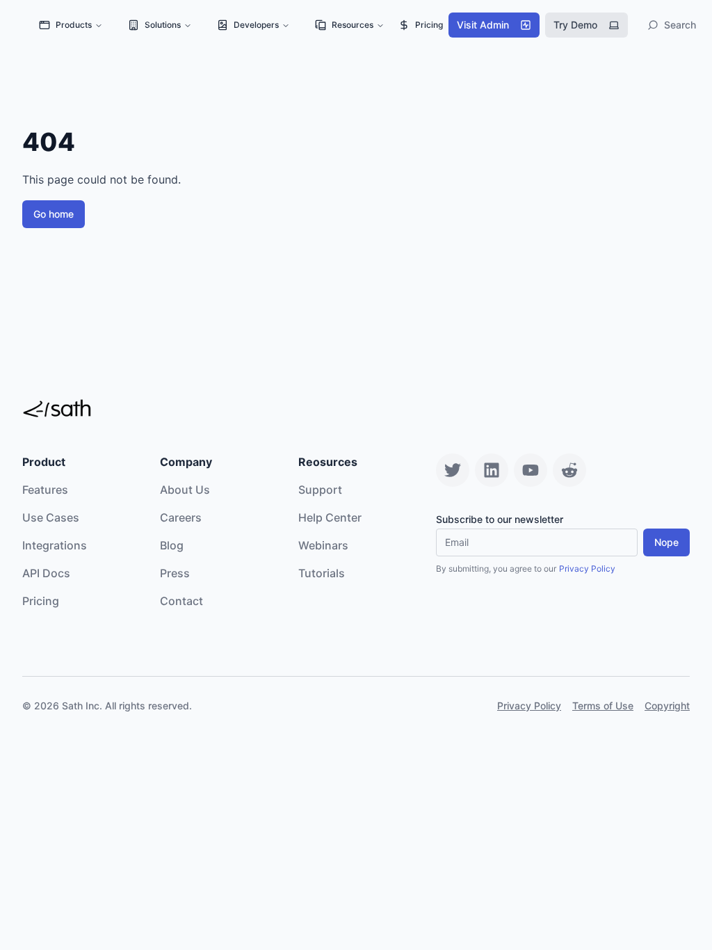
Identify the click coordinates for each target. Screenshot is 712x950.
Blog (172, 545)
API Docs (46, 573)
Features (45, 490)
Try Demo (575, 25)
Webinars (323, 545)
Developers (256, 24)
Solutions (163, 24)
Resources (352, 24)
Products (74, 24)
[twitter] (452, 470)
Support (320, 490)
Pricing (429, 24)
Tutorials (321, 573)
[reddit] (569, 470)
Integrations (54, 545)
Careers (181, 517)
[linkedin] (491, 470)
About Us (185, 490)
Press (175, 573)
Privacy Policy (587, 568)
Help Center (330, 517)
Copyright (667, 705)
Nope (666, 542)
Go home (53, 214)
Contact (181, 601)
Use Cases (50, 517)
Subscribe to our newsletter (499, 519)
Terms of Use (602, 705)
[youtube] (530, 470)
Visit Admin (483, 25)
